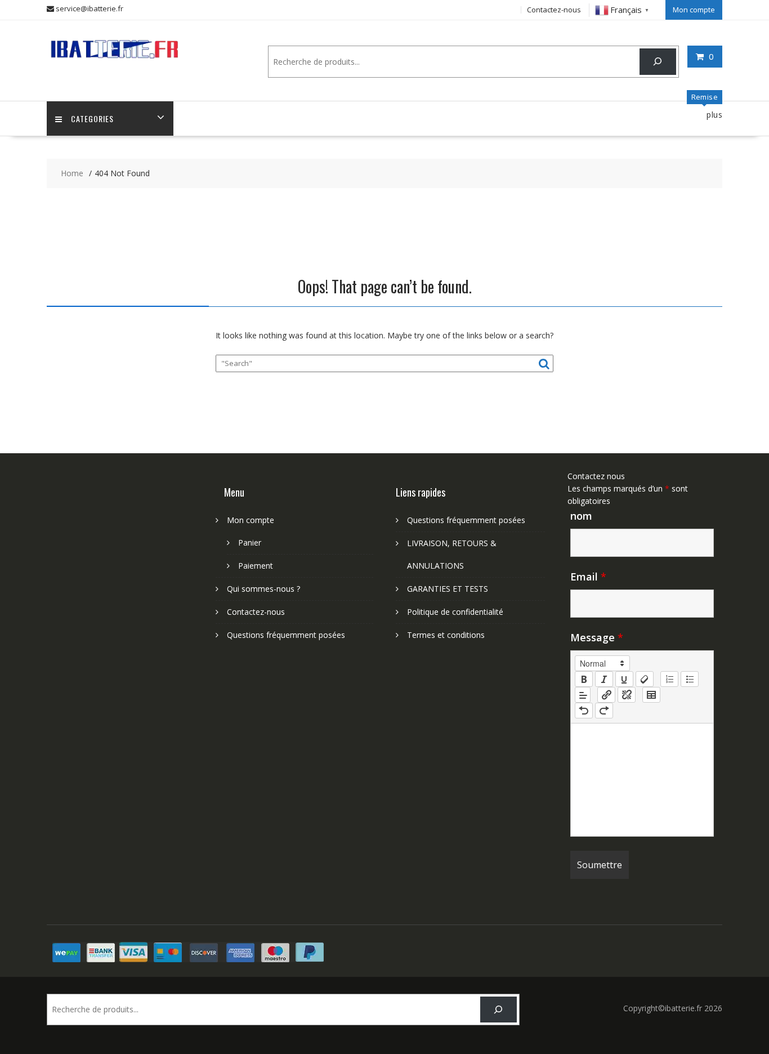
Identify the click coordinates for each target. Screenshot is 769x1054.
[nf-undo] (584, 710)
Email (588, 576)
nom (581, 515)
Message (596, 637)
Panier (249, 542)
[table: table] (651, 695)
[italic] (604, 679)
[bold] (584, 679)
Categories (92, 118)
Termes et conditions (446, 634)
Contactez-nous (554, 10)
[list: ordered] (669, 679)
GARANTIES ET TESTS (447, 588)
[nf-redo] (604, 710)
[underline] (624, 679)
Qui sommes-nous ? (263, 588)
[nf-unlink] (627, 695)
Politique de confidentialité (455, 611)
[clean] (645, 679)
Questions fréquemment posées (286, 634)
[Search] (658, 61)
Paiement (255, 565)
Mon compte (694, 10)
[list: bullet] (690, 679)
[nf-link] (606, 695)
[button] (602, 663)
